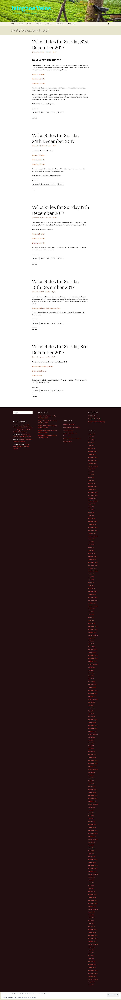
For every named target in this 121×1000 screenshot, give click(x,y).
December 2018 (92, 690)
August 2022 (91, 574)
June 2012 (91, 918)
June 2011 (91, 953)
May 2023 (91, 547)
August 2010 (91, 982)
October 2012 (92, 906)
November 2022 (92, 565)
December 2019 (92, 655)
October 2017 (92, 731)
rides (49, 52)
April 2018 (91, 714)
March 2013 (91, 891)
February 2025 (92, 486)
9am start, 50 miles (38, 155)
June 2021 (91, 615)
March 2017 (91, 752)
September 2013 (93, 874)
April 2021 (91, 620)
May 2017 (91, 746)
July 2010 (91, 985)
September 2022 (93, 571)
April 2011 (91, 958)
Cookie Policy (34, 997)
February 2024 (92, 521)
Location (20, 24)
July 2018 (91, 705)
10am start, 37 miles (38, 238)
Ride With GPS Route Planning (96, 422)
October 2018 (92, 696)
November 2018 (92, 693)
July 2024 (91, 507)
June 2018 (91, 708)
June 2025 (91, 475)
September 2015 (93, 804)
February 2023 (92, 556)
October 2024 (92, 498)
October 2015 (92, 801)
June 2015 (91, 813)
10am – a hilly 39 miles (39, 371)
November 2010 (92, 973)
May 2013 (91, 886)
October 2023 (92, 533)
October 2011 (92, 941)
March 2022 (91, 588)
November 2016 (92, 763)
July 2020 (91, 641)
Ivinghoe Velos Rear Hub (70, 433)
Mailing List (48, 24)
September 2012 (93, 909)
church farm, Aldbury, (69, 424)
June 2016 (91, 778)
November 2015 (92, 798)
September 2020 (93, 635)
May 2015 (91, 816)
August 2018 (91, 702)
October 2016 (92, 766)
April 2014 (91, 854)
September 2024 (93, 501)
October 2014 (92, 836)
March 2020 (91, 647)
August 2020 (91, 638)
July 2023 (91, 542)
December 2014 (92, 830)
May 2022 (91, 582)
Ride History (59, 24)
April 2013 (91, 889)
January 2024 (92, 524)
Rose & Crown (67, 436)
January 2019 (92, 687)
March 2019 (91, 682)
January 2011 (92, 967)
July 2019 (91, 670)
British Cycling (92, 416)
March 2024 (91, 518)
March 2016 (91, 786)
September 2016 (93, 769)
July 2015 (91, 810)
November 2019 (92, 658)
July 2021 (91, 612)
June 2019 (91, 673)
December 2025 (92, 457)
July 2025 (91, 472)
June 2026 (91, 440)
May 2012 (91, 921)
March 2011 (91, 961)
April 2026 (91, 445)
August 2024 (91, 504)
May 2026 (91, 443)
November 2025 (92, 460)
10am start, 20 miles (38, 83)
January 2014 (92, 862)
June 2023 (91, 545)
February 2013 (92, 894)
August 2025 (91, 469)
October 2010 (92, 976)
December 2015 (92, 795)
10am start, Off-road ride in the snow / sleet (46, 308)
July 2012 (91, 915)
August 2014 (91, 842)
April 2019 (91, 679)
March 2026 (91, 448)
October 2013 (92, 871)
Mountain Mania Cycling (94, 419)
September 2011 (93, 944)
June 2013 (91, 883)
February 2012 (92, 929)
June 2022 (91, 580)
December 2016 (92, 760)
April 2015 (91, 819)
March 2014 (91, 856)
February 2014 (92, 859)
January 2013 (92, 897)
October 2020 (92, 632)
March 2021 (91, 623)
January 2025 (92, 489)
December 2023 (92, 527)
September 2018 (93, 699)
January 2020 (92, 652)
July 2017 (91, 740)
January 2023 (92, 559)
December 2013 (92, 865)
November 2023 (92, 530)
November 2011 (92, 938)
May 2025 (91, 478)
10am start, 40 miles (38, 79)
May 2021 (91, 617)
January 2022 (92, 594)
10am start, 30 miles (38, 160)
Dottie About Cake (68, 430)
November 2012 (92, 903)
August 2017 (91, 737)
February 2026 (92, 451)
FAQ (12, 24)
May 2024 (91, 512)
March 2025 (91, 483)
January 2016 (92, 792)
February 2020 (92, 649)
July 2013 (91, 880)
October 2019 (92, 661)
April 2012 (91, 923)
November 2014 (92, 833)
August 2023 (91, 539)
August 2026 (91, 434)
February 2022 (92, 591)
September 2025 (93, 466)
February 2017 (92, 754)
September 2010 (93, 979)
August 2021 (91, 609)
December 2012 (92, 900)
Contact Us (38, 24)
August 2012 (91, 912)
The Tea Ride (71, 24)
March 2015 (91, 821)
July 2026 (91, 437)
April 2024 (91, 515)
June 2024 (91, 510)
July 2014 (91, 845)
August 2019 (91, 667)
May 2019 (91, 676)
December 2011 (92, 935)
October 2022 (92, 568)
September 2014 (93, 839)
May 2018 (91, 711)
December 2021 (92, 597)
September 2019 (93, 664)
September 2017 (93, 734)
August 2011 (91, 947)
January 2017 (92, 757)
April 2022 (91, 585)
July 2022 (91, 577)
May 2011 (91, 956)
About (29, 24)
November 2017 (92, 728)
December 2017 (92, 725)
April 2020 (91, 644)
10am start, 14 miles (38, 243)
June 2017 (91, 743)
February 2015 (92, 824)
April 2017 (91, 749)
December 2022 (92, 562)
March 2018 (91, 717)
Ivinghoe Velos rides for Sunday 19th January (21, 446)
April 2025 (91, 480)
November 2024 (92, 495)
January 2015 (92, 827)
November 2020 (92, 629)
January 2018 (92, 722)
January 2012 (92, 932)
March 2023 (91, 553)
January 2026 (92, 454)
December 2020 (92, 626)
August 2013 (91, 877)
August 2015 (91, 807)
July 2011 (91, 950)
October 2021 (92, 603)
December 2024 (92, 492)
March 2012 (91, 926)
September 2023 (93, 536)
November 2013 (92, 868)
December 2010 (92, 970)
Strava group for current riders (72, 439)
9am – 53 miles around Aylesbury (42, 366)
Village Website (67, 442)
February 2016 (92, 789)
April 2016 (91, 784)
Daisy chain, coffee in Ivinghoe (71, 427)
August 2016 (91, 772)
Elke (54, 357)
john (55, 52)
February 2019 (92, 684)
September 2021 (93, 606)
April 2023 (91, 550)
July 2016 (91, 775)
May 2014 (91, 851)
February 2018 (92, 719)
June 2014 (91, 848)
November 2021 (92, 600)
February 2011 (92, 964)
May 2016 (91, 781)
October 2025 (92, 463)
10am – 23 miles (37, 375)
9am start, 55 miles (38, 74)
